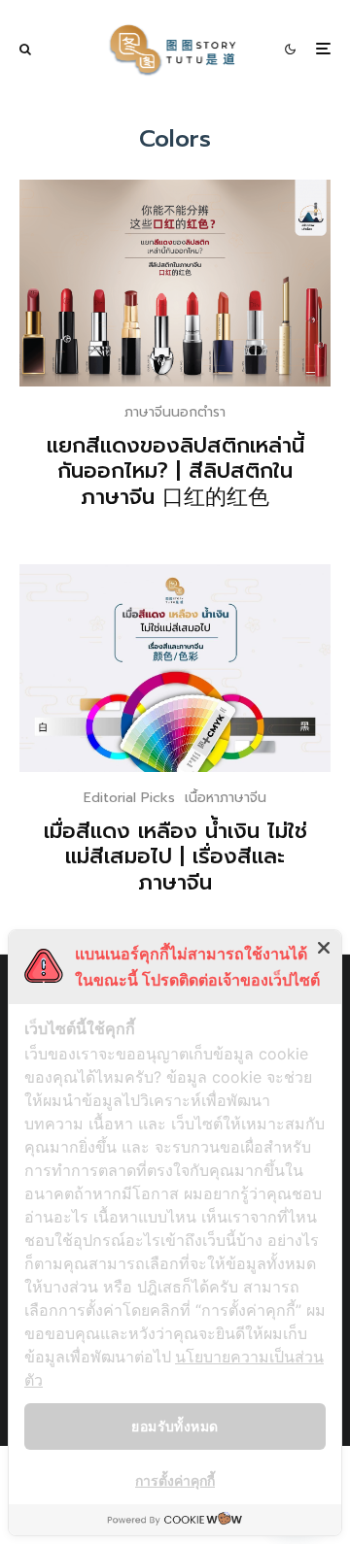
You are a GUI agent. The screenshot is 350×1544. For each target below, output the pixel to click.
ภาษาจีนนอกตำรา (175, 412)
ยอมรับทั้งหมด (174, 1426)
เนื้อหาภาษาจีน (225, 798)
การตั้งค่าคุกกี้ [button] (175, 1480)
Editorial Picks (129, 798)
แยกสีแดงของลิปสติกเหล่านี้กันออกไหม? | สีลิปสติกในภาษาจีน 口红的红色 (175, 471)
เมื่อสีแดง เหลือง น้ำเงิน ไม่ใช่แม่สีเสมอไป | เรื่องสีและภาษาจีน (175, 857)
